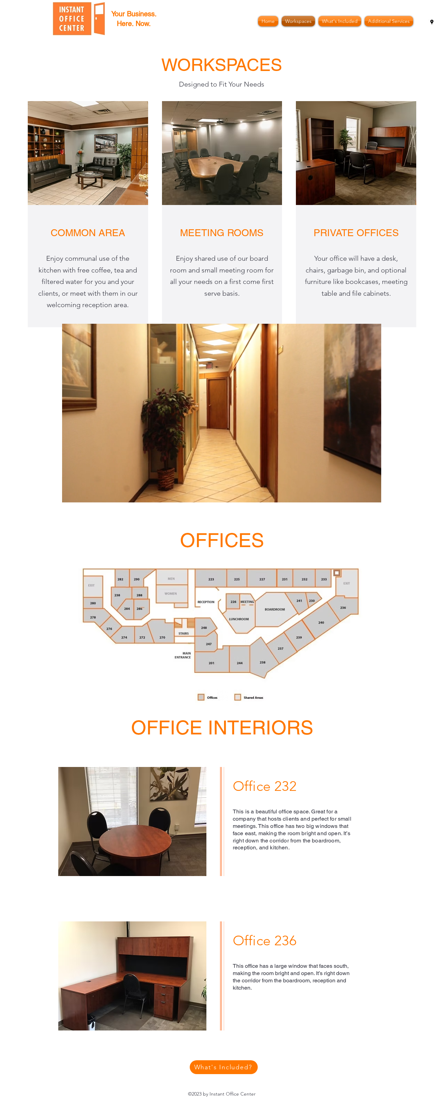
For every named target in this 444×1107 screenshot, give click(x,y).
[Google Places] (431, 22)
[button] (132, 821)
